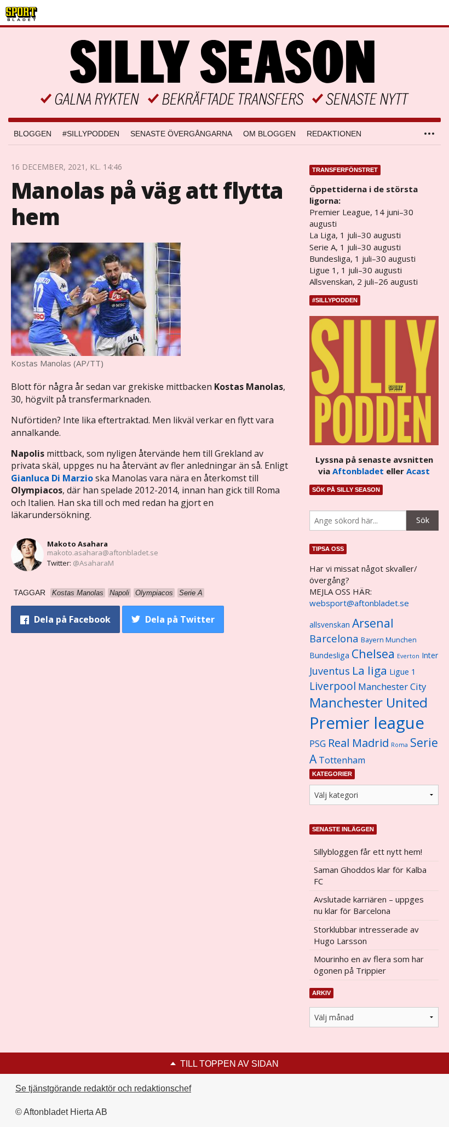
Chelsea (373, 654)
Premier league (366, 723)
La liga (369, 670)
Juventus (329, 670)
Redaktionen (334, 133)
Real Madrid (358, 742)
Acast (418, 470)
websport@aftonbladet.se (359, 602)
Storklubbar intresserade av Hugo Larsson (366, 935)
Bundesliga (329, 655)
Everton (408, 656)
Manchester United (368, 702)
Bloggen (32, 133)
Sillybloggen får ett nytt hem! (368, 851)
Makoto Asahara (77, 544)
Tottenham (342, 760)
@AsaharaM (93, 563)
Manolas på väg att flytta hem (147, 203)
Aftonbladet (358, 470)
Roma (399, 745)
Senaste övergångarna (181, 133)
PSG (317, 744)
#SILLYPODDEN (90, 133)
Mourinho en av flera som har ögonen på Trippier (369, 964)
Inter (430, 655)
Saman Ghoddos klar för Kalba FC (370, 875)
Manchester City (392, 686)
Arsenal (373, 623)
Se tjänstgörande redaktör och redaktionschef (103, 1088)
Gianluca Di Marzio (52, 478)
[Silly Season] (224, 72)
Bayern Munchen (389, 640)
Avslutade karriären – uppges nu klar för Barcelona (369, 905)
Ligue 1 (402, 671)
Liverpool (332, 686)
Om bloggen (269, 133)
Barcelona (334, 638)
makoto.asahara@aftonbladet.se (102, 552)
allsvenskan (329, 625)
